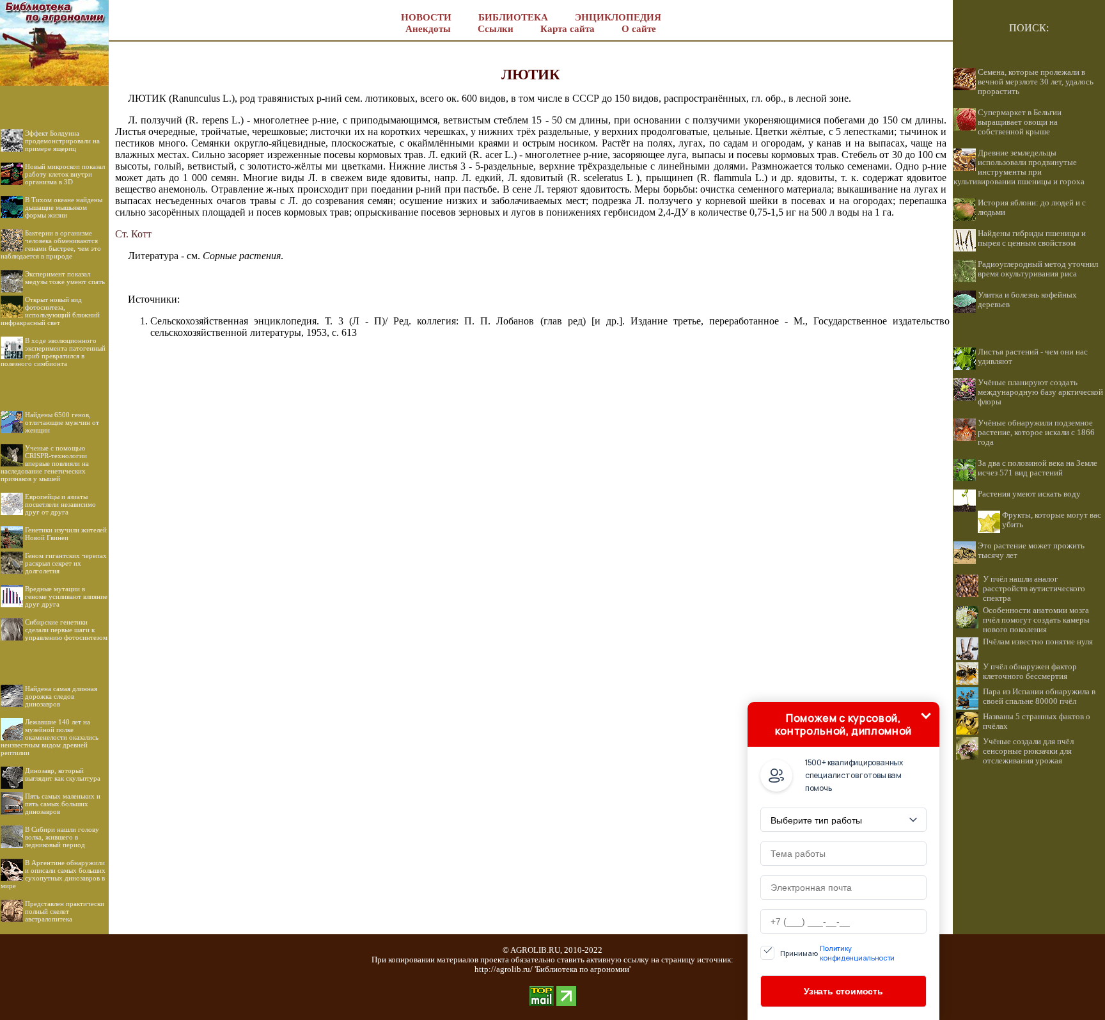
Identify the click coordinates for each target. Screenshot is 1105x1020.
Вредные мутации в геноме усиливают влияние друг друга (66, 596)
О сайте (639, 29)
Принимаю (837, 952)
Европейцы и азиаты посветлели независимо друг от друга (60, 504)
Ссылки (495, 29)
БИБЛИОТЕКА (513, 17)
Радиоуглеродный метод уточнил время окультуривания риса (1038, 269)
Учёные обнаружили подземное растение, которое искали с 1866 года (1036, 432)
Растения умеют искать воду (1029, 494)
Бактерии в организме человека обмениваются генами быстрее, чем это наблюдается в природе (51, 244)
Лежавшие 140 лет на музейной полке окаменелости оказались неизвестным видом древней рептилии (49, 737)
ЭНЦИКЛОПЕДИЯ (618, 17)
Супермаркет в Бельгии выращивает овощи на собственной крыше (1020, 122)
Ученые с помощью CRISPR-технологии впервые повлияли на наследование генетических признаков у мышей (45, 463)
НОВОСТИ (426, 17)
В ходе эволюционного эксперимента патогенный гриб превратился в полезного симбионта (53, 352)
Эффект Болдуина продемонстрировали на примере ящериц (62, 140)
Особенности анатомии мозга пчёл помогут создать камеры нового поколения (1036, 620)
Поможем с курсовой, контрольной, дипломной (843, 724)
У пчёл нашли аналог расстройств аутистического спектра (1034, 589)
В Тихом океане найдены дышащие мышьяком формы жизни (63, 207)
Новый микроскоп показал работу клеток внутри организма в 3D (65, 174)
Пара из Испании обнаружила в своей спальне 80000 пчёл (1039, 696)
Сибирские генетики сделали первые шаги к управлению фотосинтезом (66, 629)
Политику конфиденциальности (857, 952)
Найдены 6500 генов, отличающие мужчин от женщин (62, 422)
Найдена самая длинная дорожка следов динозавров (61, 696)
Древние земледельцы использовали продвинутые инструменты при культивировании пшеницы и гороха (1019, 167)
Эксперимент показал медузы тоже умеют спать (65, 277)
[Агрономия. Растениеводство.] (54, 82)
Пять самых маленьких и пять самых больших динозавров (62, 803)
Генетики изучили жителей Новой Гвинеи (66, 533)
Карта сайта (567, 29)
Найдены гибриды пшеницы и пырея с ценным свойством (1032, 238)
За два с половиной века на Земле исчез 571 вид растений (1037, 468)
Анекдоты (428, 29)
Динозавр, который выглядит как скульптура (62, 774)
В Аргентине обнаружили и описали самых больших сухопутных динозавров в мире (53, 874)
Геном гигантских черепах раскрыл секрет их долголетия (66, 563)
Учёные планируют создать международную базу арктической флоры (1040, 392)
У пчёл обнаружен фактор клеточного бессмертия (1030, 671)
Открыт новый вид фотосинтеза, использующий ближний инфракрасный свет (50, 311)
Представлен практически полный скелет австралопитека (64, 911)
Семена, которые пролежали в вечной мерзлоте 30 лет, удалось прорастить (1035, 82)
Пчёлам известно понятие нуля (1038, 641)
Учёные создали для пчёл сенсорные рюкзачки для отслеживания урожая (1028, 751)
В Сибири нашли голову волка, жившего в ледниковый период (62, 837)
